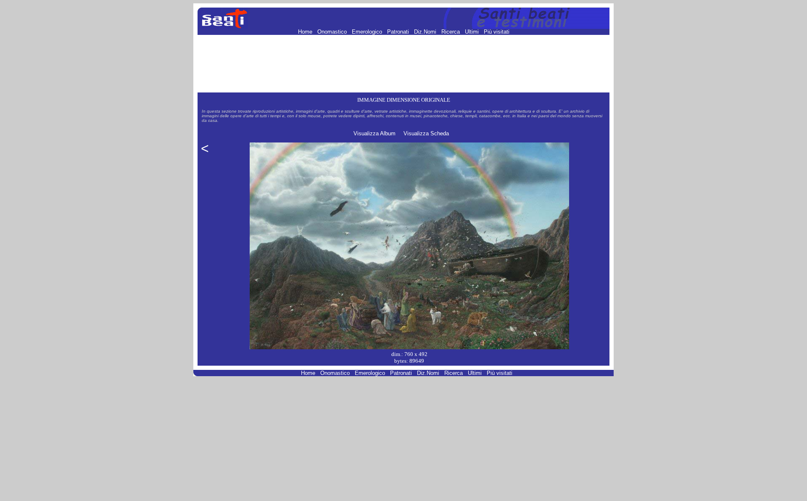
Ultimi (472, 32)
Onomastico (332, 32)
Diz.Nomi (426, 32)
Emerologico (368, 32)
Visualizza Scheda (426, 133)
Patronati (399, 32)
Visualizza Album (374, 133)
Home (306, 32)
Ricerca (451, 32)
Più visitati (496, 32)
